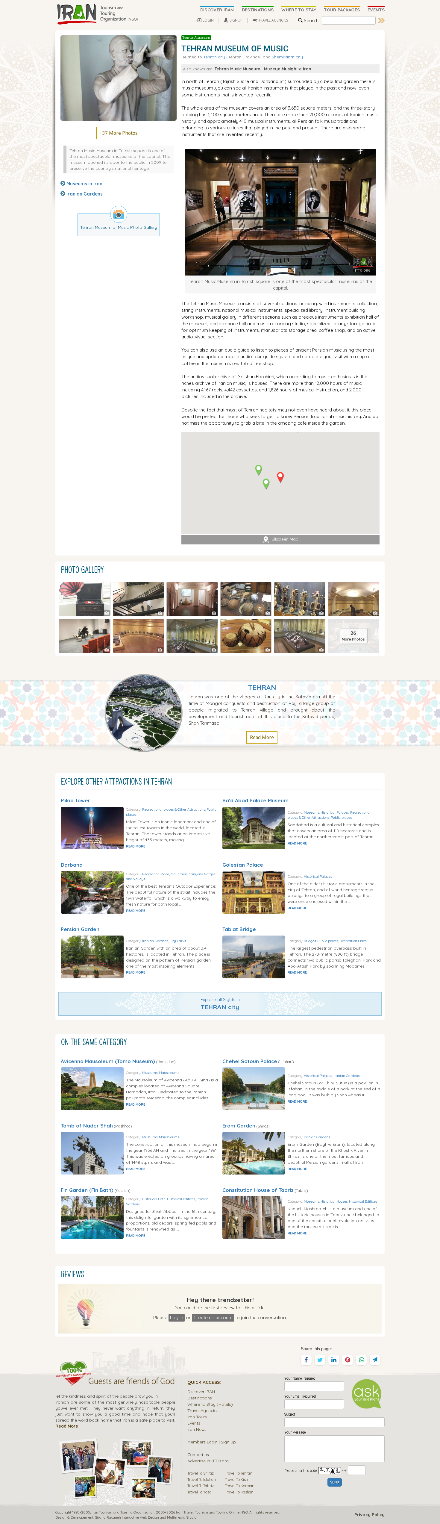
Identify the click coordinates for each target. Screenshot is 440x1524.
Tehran (262, 687)
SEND (334, 1482)
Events (193, 1422)
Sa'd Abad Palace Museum (255, 800)
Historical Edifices (181, 1199)
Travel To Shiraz (200, 1473)
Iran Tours (197, 1416)
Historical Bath (154, 1199)
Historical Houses (334, 1201)
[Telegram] (375, 1360)
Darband (72, 865)
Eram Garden (238, 1125)
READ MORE (135, 846)
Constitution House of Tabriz (258, 1190)
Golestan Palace (242, 865)
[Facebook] (306, 1360)
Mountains (179, 874)
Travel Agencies (203, 1410)
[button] (280, 477)
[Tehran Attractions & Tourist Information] (147, 712)
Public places (341, 817)
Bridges (310, 941)
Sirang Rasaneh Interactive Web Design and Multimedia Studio (145, 1517)
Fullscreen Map (284, 539)
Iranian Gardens (84, 194)
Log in (176, 1317)
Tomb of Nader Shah (87, 1125)
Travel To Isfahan (201, 1479)
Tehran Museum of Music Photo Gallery (118, 227)
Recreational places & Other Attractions (173, 809)
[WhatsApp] (361, 1360)
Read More (262, 737)
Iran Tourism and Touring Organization (123, 1512)
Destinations (199, 1397)
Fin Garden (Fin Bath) (87, 1190)
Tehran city (214, 56)
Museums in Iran (84, 184)
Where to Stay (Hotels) (210, 1404)
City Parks (178, 941)
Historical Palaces (335, 812)
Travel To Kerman (239, 1485)
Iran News (197, 1429)
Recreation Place (155, 874)
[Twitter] (320, 1360)
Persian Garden (80, 929)
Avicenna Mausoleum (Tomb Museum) (108, 1061)
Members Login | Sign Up (211, 1441)
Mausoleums (169, 1072)
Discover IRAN (201, 1391)
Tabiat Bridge (239, 929)
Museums (311, 812)
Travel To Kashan (239, 1492)
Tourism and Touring (211, 1512)
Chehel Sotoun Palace (249, 1061)
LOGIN (208, 20)
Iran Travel (184, 1512)
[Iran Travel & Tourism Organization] (97, 14)
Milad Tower (75, 800)
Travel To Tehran (238, 1473)
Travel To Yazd (199, 1492)
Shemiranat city (287, 56)
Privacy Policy (369, 1514)
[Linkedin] (333, 1360)
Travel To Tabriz (200, 1485)
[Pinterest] (347, 1360)
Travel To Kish (236, 1479)
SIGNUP (236, 20)
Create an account (213, 1317)
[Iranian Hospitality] (115, 1382)
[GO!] (381, 20)
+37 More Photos (119, 133)
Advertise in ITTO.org (208, 1460)
